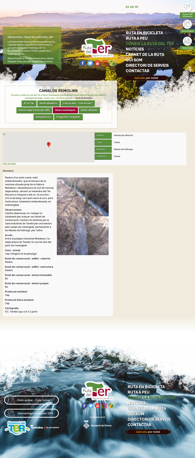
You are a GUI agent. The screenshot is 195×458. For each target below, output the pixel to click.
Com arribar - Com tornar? (77, 103)
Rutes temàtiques (51, 95)
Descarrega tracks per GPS (34, 110)
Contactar (137, 70)
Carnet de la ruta (145, 54)
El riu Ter (29, 103)
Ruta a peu (137, 38)
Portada (15, 95)
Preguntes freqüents (68, 117)
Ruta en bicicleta (144, 33)
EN (132, 6)
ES (127, 6)
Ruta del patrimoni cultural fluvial (77, 95)
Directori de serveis (147, 65)
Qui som (134, 60)
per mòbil (146, 77)
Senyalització (43, 117)
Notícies (135, 49)
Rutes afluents (89, 110)
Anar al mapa (9, 163)
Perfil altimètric (48, 103)
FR (136, 6)
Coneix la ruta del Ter (150, 43)
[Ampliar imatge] (83, 215)
